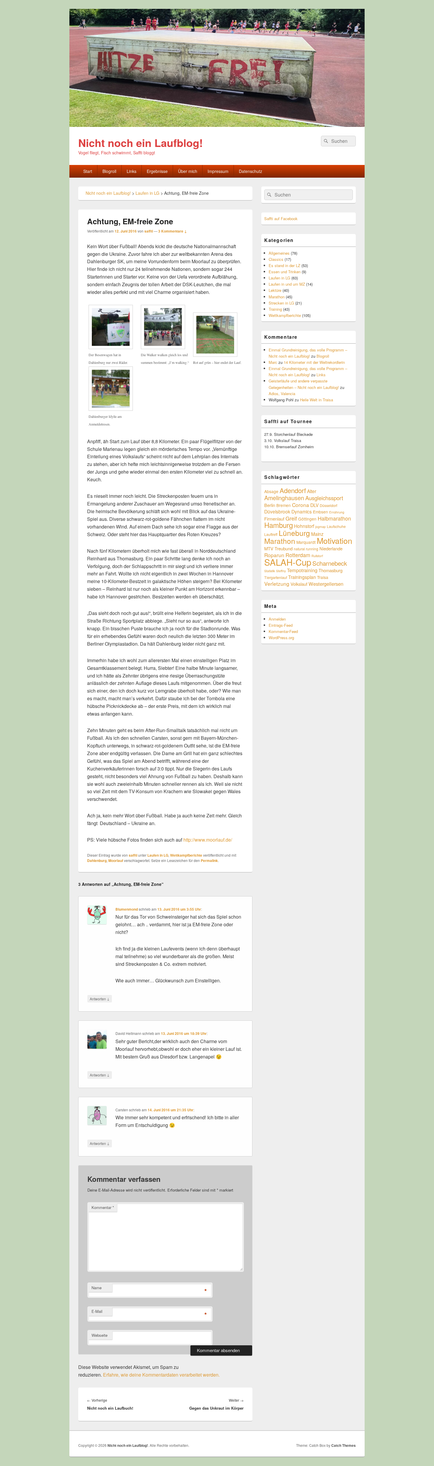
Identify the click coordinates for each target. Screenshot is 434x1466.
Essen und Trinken (285, 271)
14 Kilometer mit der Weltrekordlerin (314, 362)
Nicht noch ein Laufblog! (140, 142)
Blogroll (109, 171)
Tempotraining (302, 570)
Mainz (317, 534)
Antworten (100, 998)
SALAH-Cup (287, 562)
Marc (273, 362)
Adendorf (293, 490)
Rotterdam (297, 555)
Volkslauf (299, 584)
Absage (271, 491)
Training (275, 309)
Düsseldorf (328, 505)
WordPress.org (281, 637)
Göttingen (307, 519)
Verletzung (276, 583)
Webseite (99, 1335)
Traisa (322, 577)
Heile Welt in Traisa (316, 400)
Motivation (334, 540)
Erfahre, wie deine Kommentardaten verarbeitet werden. (161, 1374)
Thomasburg (330, 570)
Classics (276, 259)
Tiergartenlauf (275, 577)
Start (87, 171)
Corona (300, 504)
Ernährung (336, 512)
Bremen (283, 505)
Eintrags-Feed (281, 625)
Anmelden (277, 619)
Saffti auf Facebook (281, 218)
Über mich (187, 171)
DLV (314, 505)
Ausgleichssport (324, 498)
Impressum (218, 171)
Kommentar (103, 1207)
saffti (148, 231)
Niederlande (330, 548)
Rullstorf (317, 556)
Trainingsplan (302, 577)
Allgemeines (279, 253)
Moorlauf (115, 860)
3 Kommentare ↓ (172, 231)
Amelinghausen (284, 497)
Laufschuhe (336, 526)
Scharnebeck (329, 563)
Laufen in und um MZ (287, 284)
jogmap (320, 526)
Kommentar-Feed (283, 631)
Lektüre (275, 290)
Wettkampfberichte (186, 855)
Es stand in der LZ (284, 265)
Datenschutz (250, 171)
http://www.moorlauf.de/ (207, 839)
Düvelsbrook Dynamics (288, 511)
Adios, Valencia (282, 393)
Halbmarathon (334, 518)
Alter (311, 491)
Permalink (209, 860)
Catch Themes (343, 1445)
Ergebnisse (157, 171)
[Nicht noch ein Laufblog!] (217, 125)
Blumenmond (126, 909)
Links (131, 171)
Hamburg (278, 525)
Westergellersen (326, 583)
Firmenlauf (274, 519)
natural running (306, 548)
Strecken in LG (281, 303)
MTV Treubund (278, 548)
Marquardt (306, 542)
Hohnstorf (304, 526)
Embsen (320, 512)
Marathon (277, 297)
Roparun (274, 555)
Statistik (269, 571)
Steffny (281, 571)
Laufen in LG (157, 855)
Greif (291, 518)
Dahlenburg (97, 860)
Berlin (269, 505)
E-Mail (97, 1311)
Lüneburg (294, 533)
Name (97, 1287)
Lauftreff (271, 534)
